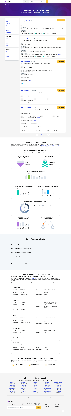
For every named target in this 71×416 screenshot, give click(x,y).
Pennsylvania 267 (12, 391)
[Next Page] (48, 135)
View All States (8, 32)
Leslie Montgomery (39, 54)
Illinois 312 (35, 385)
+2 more (22, 48)
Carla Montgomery (24, 80)
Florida (7, 25)
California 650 (23, 388)
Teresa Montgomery (31, 54)
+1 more (29, 80)
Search (38, 407)
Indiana (7, 30)
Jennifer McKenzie (24, 54)
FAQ (7, 58)
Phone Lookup (57, 406)
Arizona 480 (59, 388)
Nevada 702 (47, 382)
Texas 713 (59, 385)
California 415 (12, 385)
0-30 (7, 38)
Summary (8, 54)
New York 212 (23, 382)
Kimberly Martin (44, 126)
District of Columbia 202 (58, 382)
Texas (7, 21)
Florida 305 (35, 382)
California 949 (47, 385)
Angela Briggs (30, 126)
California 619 (35, 391)
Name (25, 1)
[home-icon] (5, 4)
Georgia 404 (24, 385)
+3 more (34, 120)
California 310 (12, 382)
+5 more (25, 83)
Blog (45, 402)
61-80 (7, 43)
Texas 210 (24, 391)
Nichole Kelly (50, 126)
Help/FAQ (46, 404)
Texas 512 (35, 388)
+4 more (59, 54)
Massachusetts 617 (47, 388)
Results (7, 51)
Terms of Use (33, 278)
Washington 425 (12, 388)
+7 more (38, 117)
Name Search (57, 402)
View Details (61, 20)
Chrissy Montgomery (37, 126)
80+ (7, 45)
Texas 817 (59, 391)
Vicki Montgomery (24, 126)
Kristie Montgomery (47, 54)
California (8, 23)
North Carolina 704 (47, 391)
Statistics (7, 56)
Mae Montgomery (54, 54)
